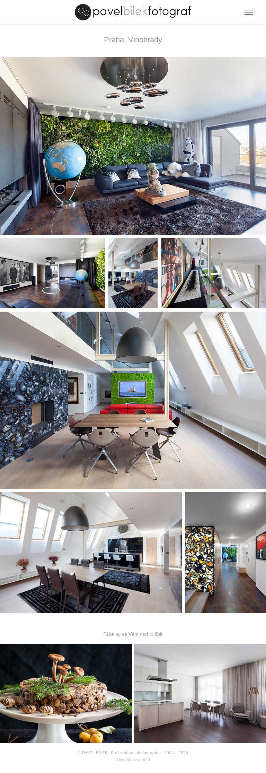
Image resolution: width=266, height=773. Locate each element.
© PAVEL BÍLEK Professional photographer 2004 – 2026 (133, 752)
